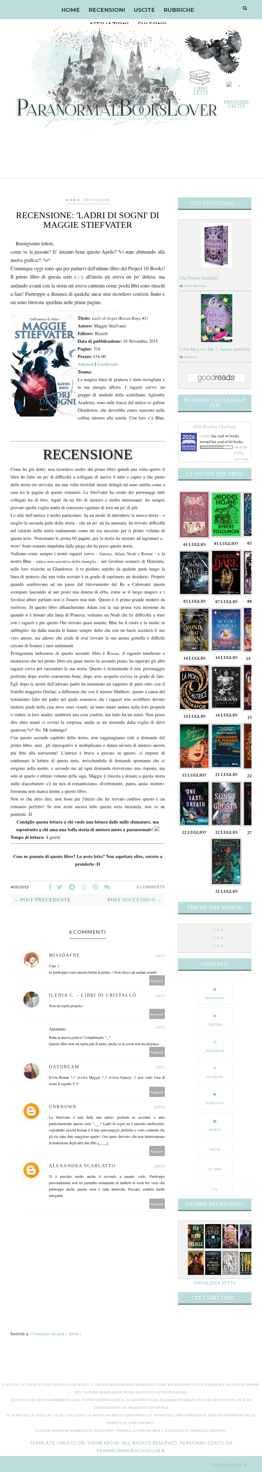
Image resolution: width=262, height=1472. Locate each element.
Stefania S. (191, 357)
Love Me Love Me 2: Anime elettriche (215, 349)
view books (241, 459)
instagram (215, 1050)
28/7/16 (159, 1106)
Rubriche (179, 10)
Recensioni (107, 10)
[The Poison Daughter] (216, 266)
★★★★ (73, 199)
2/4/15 (160, 955)
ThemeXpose (103, 1442)
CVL (215, 1189)
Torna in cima (227, 1464)
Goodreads (107, 364)
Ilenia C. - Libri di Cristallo (92, 995)
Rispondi (156, 981)
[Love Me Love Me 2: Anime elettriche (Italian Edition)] (216, 340)
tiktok (214, 1149)
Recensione (97, 199)
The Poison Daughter (199, 278)
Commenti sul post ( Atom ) (55, 1333)
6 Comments (151, 887)
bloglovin (215, 1103)
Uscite (144, 10)
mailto (215, 1129)
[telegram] (72, 887)
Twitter (215, 1024)
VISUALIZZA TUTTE (214, 1283)
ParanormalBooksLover (130, 1450)
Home (70, 10)
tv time (214, 1169)
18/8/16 (159, 1166)
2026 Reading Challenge (214, 426)
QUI (78, 277)
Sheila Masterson (195, 285)
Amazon (86, 364)
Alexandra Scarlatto (82, 1165)
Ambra (205, 435)
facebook (214, 1077)
